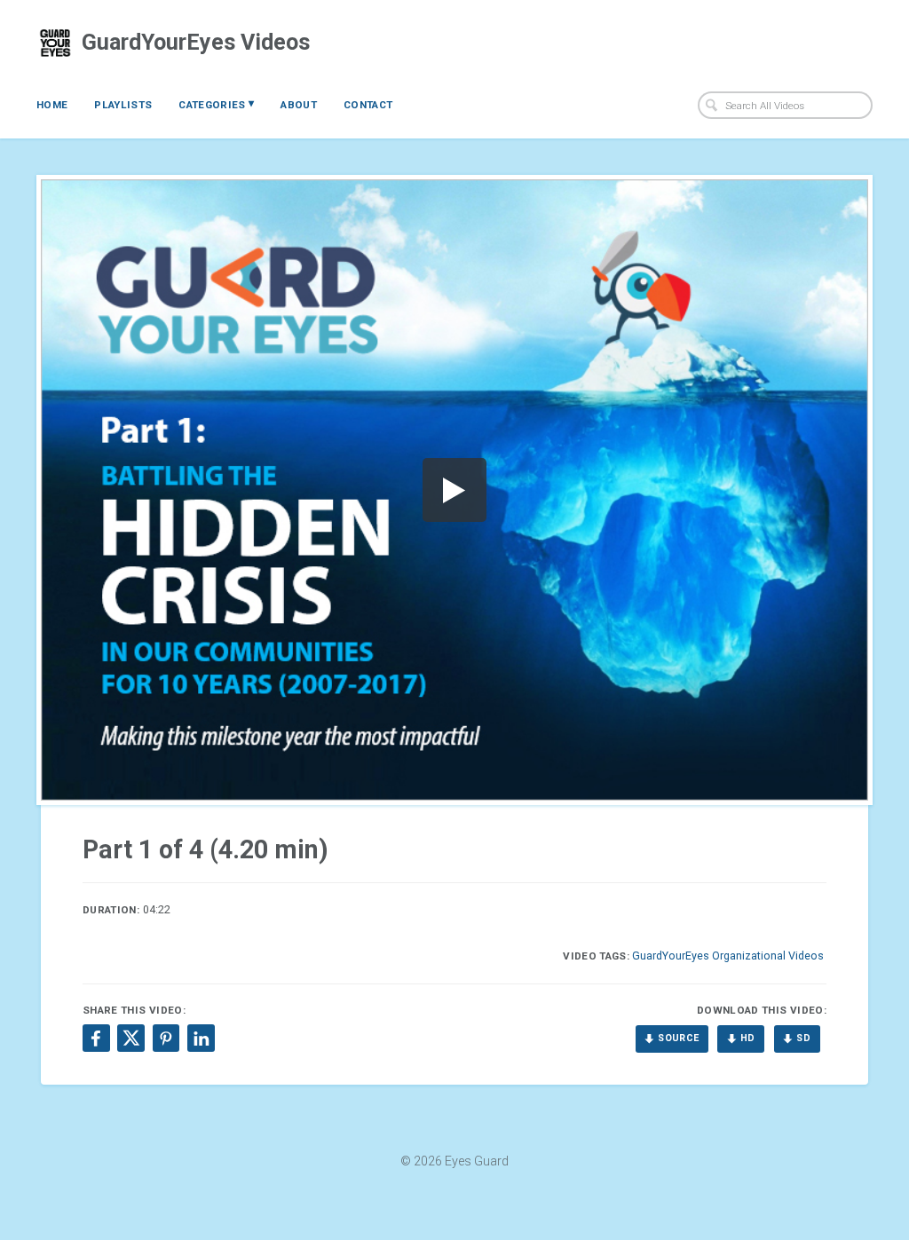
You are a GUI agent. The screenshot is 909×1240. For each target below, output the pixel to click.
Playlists (123, 105)
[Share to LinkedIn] (200, 1037)
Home (51, 105)
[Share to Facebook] (96, 1037)
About (299, 105)
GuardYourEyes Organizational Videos (728, 955)
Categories (216, 104)
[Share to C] (130, 1037)
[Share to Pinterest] (166, 1037)
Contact (368, 105)
